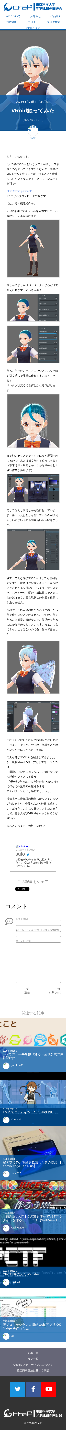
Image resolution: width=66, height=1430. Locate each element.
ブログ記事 (43, 101)
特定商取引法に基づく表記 (33, 1370)
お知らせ (35, 16)
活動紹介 (11, 22)
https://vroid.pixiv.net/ (19, 191)
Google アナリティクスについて (33, 1364)
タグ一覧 (33, 1359)
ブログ (32, 22)
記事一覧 (33, 1353)
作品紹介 (55, 16)
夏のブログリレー (33, 120)
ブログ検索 (53, 22)
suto (20, 854)
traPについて (12, 16)
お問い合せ (33, 27)
